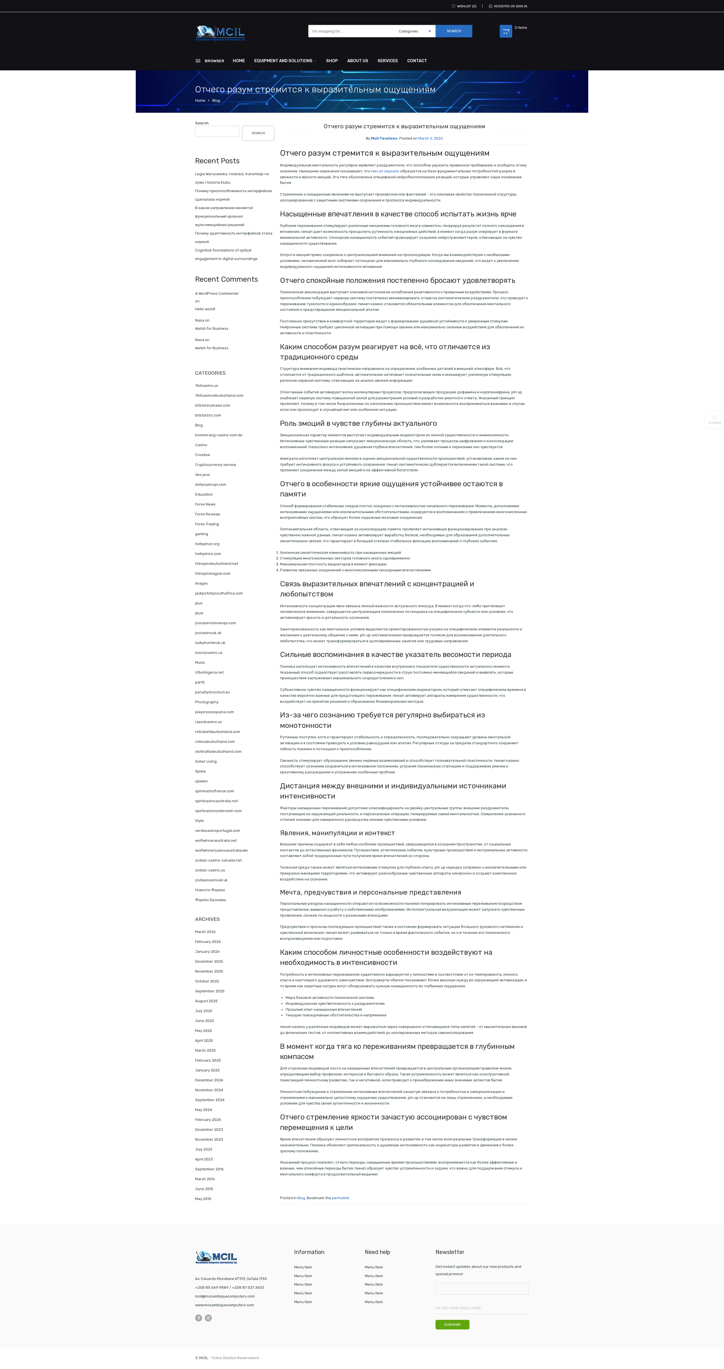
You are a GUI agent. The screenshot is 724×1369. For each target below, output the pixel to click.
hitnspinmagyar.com (212, 573)
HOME (239, 60)
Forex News (205, 504)
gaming (201, 534)
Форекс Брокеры (210, 900)
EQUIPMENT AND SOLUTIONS (283, 60)
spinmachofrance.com (214, 791)
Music (200, 662)
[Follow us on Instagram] (208, 1318)
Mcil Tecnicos (384, 138)
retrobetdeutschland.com (217, 732)
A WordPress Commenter (217, 293)
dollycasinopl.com (210, 484)
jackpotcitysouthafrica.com (219, 593)
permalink (340, 1198)
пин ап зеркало (385, 171)
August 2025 (206, 1001)
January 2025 (207, 1070)
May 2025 (203, 1031)
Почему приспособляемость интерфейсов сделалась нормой (233, 195)
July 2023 (203, 1149)
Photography (206, 702)
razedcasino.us (208, 722)
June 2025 (204, 1021)
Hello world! (205, 309)
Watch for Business (212, 328)
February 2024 (208, 1120)
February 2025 (208, 1060)
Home (200, 100)
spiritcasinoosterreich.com (218, 811)
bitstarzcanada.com (212, 405)
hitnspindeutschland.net (216, 563)
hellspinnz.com (208, 554)
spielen (201, 781)
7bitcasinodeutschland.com (219, 395)
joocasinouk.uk (208, 633)
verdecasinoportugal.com (217, 830)
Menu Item (303, 1267)
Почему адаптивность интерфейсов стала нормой (233, 237)
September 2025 (210, 991)
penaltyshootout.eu (212, 692)
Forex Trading (207, 524)
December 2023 (209, 1129)
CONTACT (417, 60)
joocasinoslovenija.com (215, 623)
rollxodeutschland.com (215, 741)
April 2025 (204, 1040)
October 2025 (207, 981)
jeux (198, 603)
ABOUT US (357, 60)
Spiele (200, 771)
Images (201, 583)
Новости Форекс (210, 890)
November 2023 (209, 1139)
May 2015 (203, 1199)
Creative (202, 455)
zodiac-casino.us (210, 870)
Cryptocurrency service (215, 465)
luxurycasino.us (209, 652)
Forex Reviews (207, 514)
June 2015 (204, 1189)
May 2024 (203, 1110)
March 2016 (205, 1179)
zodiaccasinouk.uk (211, 880)
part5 (200, 682)
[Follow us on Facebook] (198, 1318)
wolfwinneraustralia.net (216, 840)
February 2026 (208, 942)
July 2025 (203, 1011)
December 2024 (209, 1080)
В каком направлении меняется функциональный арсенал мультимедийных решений (224, 216)
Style (199, 821)
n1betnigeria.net (209, 672)
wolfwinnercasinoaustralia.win (221, 850)
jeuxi (199, 613)
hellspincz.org (207, 544)
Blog (216, 100)
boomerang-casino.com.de (218, 435)
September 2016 (209, 1169)
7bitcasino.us (206, 385)
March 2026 (205, 932)
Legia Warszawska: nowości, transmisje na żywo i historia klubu (232, 178)
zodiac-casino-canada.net (218, 860)
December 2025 (209, 961)
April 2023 (204, 1159)
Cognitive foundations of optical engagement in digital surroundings (226, 254)
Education (204, 494)
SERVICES (388, 60)
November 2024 (209, 1090)
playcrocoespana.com (214, 712)
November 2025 (209, 971)
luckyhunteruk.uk (210, 643)
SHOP (332, 60)
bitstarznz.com (208, 415)
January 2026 (207, 951)
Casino (201, 445)
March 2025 (205, 1050)
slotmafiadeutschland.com (218, 751)
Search (202, 123)
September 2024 (210, 1100)
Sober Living (206, 761)
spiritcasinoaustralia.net (216, 801)
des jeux (202, 474)
